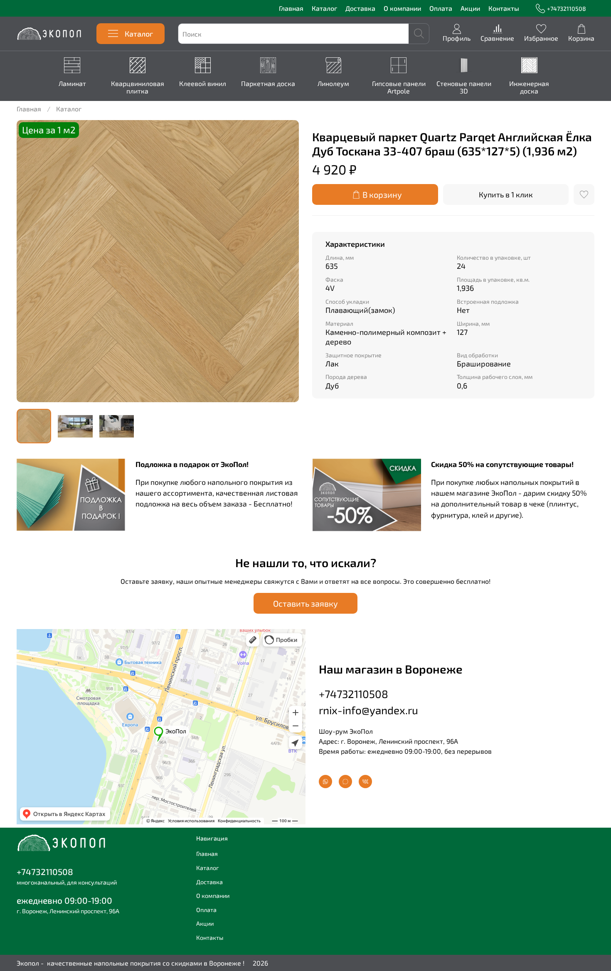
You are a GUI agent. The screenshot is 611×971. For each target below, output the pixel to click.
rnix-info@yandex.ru (368, 709)
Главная (291, 8)
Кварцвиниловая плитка (137, 87)
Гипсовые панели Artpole (398, 87)
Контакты (503, 8)
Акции (470, 8)
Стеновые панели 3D (463, 87)
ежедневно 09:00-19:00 (64, 900)
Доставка (360, 8)
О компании (402, 8)
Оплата (440, 8)
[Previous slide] (30, 261)
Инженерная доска (529, 87)
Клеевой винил (202, 83)
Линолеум (333, 83)
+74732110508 (566, 8)
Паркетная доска (268, 83)
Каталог (324, 8)
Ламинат (72, 83)
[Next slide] (286, 261)
